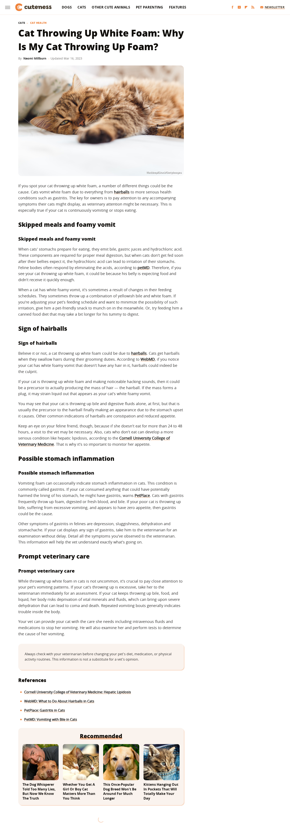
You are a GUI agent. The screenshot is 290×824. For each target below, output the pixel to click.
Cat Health (38, 23)
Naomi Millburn (34, 58)
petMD (143, 267)
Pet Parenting (149, 7)
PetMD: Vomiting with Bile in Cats (50, 719)
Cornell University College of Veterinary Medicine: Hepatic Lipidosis (77, 692)
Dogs (67, 7)
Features (177, 7)
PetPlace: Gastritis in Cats (44, 710)
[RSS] (253, 7)
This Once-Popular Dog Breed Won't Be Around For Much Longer (119, 791)
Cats (81, 7)
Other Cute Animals (111, 7)
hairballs (122, 191)
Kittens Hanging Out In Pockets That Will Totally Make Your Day (161, 791)
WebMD (148, 359)
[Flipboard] (246, 7)
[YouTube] (239, 7)
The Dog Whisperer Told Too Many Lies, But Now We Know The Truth (39, 791)
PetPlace (142, 495)
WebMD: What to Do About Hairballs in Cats (59, 701)
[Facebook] (232, 7)
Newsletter (274, 7)
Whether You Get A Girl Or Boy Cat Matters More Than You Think (79, 791)
